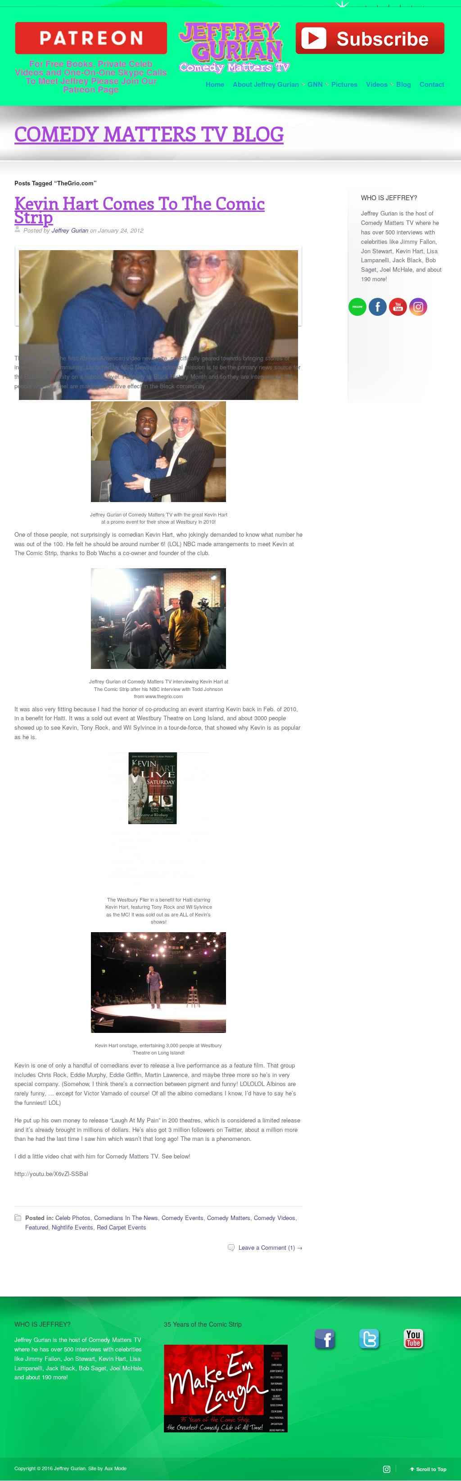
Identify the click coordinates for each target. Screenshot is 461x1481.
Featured (36, 1227)
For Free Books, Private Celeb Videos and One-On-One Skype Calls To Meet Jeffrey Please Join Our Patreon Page (91, 76)
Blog (403, 84)
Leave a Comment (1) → (271, 1247)
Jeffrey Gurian (70, 230)
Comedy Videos (274, 1217)
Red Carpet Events (121, 1227)
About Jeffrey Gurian (266, 84)
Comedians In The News (126, 1217)
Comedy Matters (228, 1217)
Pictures (344, 84)
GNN (315, 84)
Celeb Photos (72, 1217)
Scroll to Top (431, 1469)
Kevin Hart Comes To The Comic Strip (139, 209)
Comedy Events (182, 1217)
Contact (432, 84)
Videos (377, 84)
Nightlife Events (72, 1227)
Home (215, 84)
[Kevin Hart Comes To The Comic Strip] (156, 397)
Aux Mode (115, 1468)
